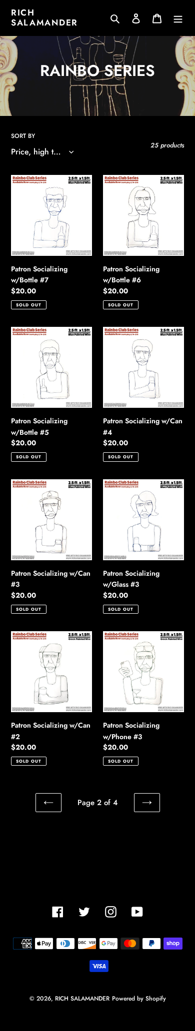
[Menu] (178, 17)
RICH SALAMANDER (44, 17)
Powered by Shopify (139, 998)
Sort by (23, 135)
